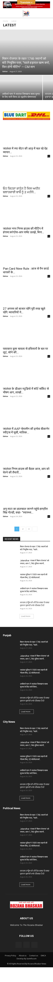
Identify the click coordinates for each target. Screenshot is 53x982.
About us (22, 955)
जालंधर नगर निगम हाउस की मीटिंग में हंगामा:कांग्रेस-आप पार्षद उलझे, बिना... (23, 230)
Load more (25, 616)
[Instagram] (26, 945)
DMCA (43, 955)
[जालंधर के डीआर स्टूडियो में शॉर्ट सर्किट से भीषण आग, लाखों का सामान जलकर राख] (26, 373)
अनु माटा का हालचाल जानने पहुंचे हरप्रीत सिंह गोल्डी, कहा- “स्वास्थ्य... (25, 510)
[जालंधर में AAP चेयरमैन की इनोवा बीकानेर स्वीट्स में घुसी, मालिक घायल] (26, 413)
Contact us (33, 955)
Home (5, 21)
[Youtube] (34, 945)
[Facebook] (18, 945)
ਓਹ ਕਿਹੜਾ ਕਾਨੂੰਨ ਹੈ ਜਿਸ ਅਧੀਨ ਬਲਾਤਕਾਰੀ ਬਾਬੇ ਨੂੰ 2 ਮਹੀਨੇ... (21, 190)
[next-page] (35, 529)
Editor (5, 71)
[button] (5, 13)
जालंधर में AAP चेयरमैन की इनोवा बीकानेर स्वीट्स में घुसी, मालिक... (26, 430)
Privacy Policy (10, 955)
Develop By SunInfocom (27, 958)
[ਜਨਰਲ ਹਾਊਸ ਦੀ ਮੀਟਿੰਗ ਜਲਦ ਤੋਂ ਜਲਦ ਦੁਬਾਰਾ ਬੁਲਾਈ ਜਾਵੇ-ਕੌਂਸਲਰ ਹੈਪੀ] (10, 606)
